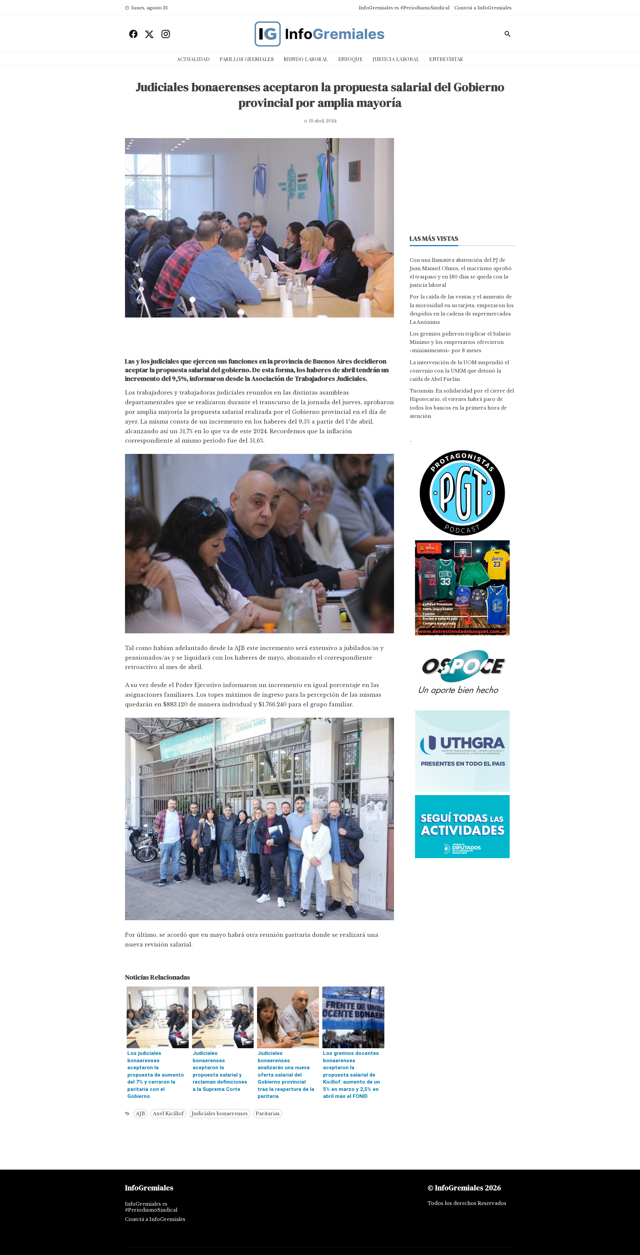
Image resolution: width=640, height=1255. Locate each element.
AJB (140, 1114)
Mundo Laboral (306, 59)
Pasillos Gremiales (247, 59)
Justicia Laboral (396, 59)
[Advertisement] (259, 339)
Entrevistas (446, 59)
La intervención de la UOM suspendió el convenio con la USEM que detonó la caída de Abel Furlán (459, 371)
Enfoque (350, 59)
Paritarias (268, 1114)
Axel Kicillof (168, 1114)
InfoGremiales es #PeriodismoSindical (404, 8)
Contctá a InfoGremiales (483, 8)
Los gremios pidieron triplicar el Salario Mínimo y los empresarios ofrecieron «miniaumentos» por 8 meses (460, 342)
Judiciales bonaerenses (220, 1114)
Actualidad (193, 59)
